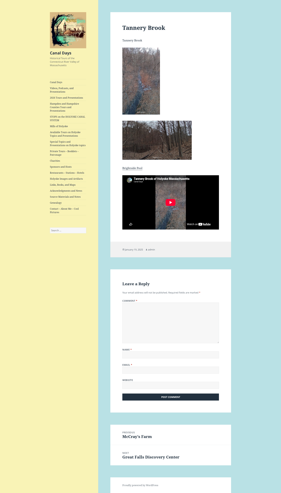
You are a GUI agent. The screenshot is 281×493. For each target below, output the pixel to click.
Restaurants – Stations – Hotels (67, 172)
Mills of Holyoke (59, 126)
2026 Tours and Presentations (66, 97)
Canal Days (60, 53)
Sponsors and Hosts (61, 166)
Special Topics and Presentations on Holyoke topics (68, 143)
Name (127, 349)
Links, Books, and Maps (63, 184)
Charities (55, 160)
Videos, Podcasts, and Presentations (62, 90)
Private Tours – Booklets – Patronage (64, 153)
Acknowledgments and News (66, 190)
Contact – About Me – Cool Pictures (64, 210)
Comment (129, 300)
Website (127, 380)
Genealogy (56, 202)
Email (127, 364)
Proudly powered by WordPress (140, 485)
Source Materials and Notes (65, 196)
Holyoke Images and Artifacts (66, 178)
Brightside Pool (132, 168)
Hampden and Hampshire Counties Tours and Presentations (64, 107)
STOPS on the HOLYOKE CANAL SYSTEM (67, 118)
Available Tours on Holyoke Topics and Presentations (65, 134)
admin (151, 249)
